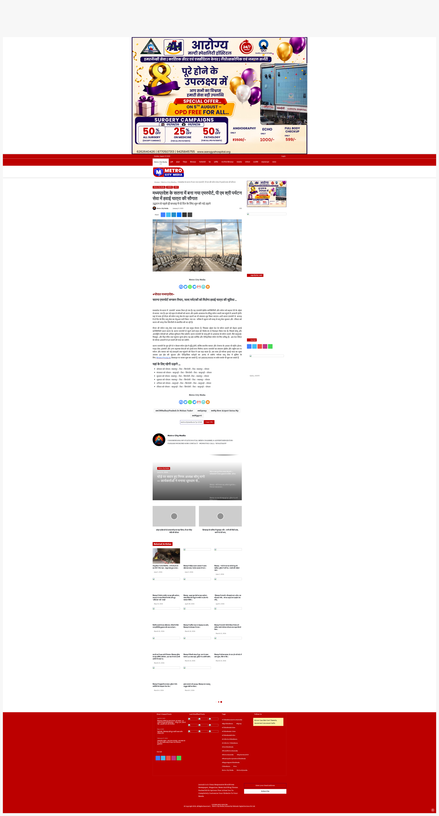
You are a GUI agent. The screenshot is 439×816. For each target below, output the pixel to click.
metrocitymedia (242, 770)
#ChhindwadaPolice (228, 735)
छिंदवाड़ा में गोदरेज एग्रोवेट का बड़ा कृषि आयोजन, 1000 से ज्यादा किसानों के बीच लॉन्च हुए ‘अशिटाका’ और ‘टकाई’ (166, 597)
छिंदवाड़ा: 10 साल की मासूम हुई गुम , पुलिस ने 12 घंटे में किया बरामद (178, 479)
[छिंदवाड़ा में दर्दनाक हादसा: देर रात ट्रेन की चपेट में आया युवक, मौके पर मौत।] (228, 644)
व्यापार (274, 162)
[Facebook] (181, 285)
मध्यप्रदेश (239, 162)
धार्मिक (216, 162)
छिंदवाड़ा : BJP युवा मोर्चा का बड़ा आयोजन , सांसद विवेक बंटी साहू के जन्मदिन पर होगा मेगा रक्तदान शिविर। (195, 597)
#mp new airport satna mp (225, 411)
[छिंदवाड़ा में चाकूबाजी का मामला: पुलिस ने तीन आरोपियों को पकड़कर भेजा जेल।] (166, 674)
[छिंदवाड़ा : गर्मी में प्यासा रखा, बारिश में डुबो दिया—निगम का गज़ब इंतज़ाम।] (213, 726)
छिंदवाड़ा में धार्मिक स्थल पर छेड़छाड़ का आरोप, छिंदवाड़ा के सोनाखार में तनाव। (196, 626)
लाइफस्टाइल (265, 162)
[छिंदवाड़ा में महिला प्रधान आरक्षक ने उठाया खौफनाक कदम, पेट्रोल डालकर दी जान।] (197, 556)
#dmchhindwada (227, 747)
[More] (208, 285)
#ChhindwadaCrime (228, 727)
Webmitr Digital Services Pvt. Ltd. (244, 806)
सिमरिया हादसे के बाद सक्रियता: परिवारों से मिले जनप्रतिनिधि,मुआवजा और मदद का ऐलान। (166, 626)
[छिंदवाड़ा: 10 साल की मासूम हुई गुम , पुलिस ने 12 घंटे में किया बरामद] (193, 733)
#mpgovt (197, 415)
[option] (197, 477)
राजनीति (255, 162)
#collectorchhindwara (229, 739)
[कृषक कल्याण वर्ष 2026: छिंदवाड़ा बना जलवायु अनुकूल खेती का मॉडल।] (197, 674)
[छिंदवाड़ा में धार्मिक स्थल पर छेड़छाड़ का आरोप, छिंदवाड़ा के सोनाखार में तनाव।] (197, 615)
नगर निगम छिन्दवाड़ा (227, 162)
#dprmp (202, 411)
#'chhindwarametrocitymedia (232, 719)
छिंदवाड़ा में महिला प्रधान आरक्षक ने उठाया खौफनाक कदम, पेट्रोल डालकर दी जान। (194, 567)
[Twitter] (185, 285)
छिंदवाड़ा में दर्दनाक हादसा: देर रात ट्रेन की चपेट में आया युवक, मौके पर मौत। (228, 655)
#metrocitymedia (228, 754)
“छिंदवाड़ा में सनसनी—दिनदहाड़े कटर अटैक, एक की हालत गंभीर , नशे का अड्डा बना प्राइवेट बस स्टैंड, (227, 597)
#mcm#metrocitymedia (230, 750)
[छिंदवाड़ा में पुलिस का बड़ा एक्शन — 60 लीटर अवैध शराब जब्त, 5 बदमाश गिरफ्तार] (213, 733)
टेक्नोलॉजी (202, 162)
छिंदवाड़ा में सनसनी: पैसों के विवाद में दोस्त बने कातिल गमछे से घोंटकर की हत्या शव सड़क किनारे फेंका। (227, 627)
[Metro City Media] (168, 172)
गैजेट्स (185, 162)
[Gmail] (199, 285)
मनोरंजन (247, 162)
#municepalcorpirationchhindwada (234, 758)
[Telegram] (194, 285)
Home (157, 182)
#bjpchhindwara (227, 723)
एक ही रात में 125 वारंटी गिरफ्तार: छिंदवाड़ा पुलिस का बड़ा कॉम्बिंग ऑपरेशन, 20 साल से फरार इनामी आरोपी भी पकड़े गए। (166, 656)
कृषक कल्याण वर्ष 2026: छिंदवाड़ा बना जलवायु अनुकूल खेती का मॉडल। (196, 685)
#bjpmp (239, 723)
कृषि (171, 162)
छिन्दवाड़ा (193, 162)
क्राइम (178, 162)
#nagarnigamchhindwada (231, 762)
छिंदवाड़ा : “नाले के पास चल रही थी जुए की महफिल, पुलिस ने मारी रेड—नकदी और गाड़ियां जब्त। (226, 568)
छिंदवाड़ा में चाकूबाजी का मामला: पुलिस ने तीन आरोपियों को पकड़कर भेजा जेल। (165, 685)
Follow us (258, 714)
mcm (235, 766)
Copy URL (209, 422)
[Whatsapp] (190, 285)
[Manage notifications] (433, 810)
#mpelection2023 (243, 754)
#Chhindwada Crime (229, 731)
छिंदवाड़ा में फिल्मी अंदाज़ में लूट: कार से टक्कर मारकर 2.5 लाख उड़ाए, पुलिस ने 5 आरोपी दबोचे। (197, 655)
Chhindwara (226, 766)
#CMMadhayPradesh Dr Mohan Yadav (175, 411)
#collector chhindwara (230, 743)
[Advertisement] (219, 20)
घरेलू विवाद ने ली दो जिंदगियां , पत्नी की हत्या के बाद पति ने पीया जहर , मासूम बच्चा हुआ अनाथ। (165, 567)
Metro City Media (160, 162)
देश (210, 162)
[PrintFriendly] (203, 285)
